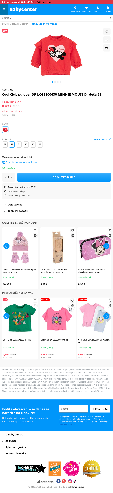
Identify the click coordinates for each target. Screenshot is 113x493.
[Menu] (4, 9)
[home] (23, 9)
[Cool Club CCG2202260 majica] (20, 318)
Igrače (15, 24)
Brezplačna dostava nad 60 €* (22, 187)
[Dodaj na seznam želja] (107, 31)
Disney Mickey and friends (44, 24)
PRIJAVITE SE (100, 409)
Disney (25, 24)
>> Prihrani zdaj (42, 2)
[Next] (106, 246)
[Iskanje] (110, 18)
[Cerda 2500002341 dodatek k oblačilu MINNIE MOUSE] (95, 247)
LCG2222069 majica (54, 340)
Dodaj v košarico (64, 177)
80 (26, 144)
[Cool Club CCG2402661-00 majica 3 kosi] (95, 318)
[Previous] (7, 55)
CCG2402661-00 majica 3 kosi (94, 341)
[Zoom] (106, 48)
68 (12, 144)
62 (5, 144)
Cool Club (7, 89)
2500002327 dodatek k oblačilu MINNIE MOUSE (53, 270)
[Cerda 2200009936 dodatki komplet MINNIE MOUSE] (20, 247)
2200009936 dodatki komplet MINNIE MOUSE (19, 270)
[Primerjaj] (107, 39)
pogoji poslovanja (66, 424)
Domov (5, 24)
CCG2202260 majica (17, 340)
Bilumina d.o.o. (77, 487)
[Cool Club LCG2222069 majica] (57, 318)
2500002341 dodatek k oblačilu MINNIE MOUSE (91, 270)
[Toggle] (4, 205)
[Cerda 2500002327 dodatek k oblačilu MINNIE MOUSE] (57, 247)
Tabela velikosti (101, 139)
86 (33, 144)
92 (40, 144)
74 (19, 144)
